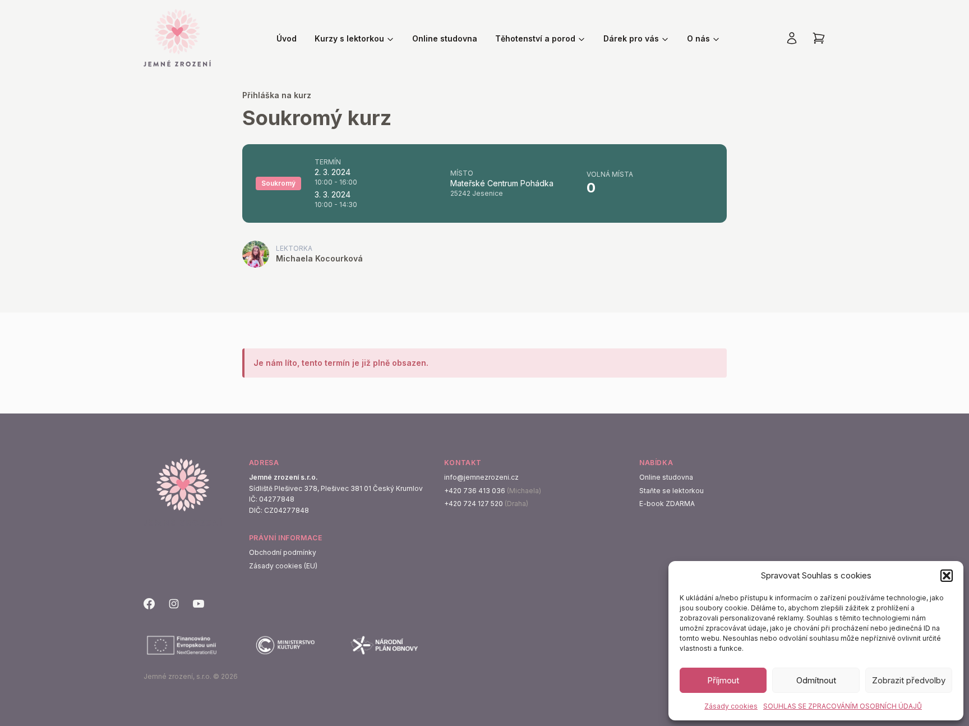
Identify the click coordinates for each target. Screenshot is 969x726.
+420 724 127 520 (473, 503)
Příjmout (723, 680)
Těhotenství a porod (535, 38)
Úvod (286, 38)
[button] (946, 575)
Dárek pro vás (631, 38)
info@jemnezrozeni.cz (481, 477)
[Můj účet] (792, 38)
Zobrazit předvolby (908, 680)
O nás (698, 38)
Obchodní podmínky (282, 552)
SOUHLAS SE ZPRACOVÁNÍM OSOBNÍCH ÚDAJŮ (842, 706)
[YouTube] (198, 603)
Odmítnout (816, 680)
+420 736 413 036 (474, 490)
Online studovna (444, 38)
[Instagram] (173, 603)
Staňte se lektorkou (671, 490)
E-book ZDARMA (667, 503)
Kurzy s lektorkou (349, 38)
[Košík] (818, 38)
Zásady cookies (731, 706)
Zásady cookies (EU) (283, 566)
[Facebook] (149, 603)
